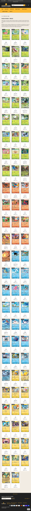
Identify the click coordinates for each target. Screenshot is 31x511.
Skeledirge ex (6, 247)
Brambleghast (25, 161)
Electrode (6, 417)
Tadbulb (15, 468)
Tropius (6, 76)
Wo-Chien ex (25, 178)
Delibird (6, 298)
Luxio (6, 434)
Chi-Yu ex (6, 264)
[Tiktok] (3, 0)
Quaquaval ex (6, 332)
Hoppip (6, 42)
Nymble (6, 144)
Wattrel (15, 485)
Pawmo (25, 451)
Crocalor (25, 229)
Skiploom (15, 42)
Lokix (25, 144)
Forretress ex (15, 59)
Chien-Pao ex (6, 383)
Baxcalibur (25, 366)
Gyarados (6, 281)
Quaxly (6, 315)
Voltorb (25, 400)
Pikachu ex (24, 383)
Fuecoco (6, 229)
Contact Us (8, 502)
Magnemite (15, 400)
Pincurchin (25, 434)
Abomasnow (15, 93)
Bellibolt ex (6, 485)
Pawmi (15, 451)
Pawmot (6, 468)
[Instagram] (25, 498)
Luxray (15, 434)
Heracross (25, 59)
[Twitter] (4, 0)
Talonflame (24, 195)
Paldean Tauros (6, 195)
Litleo (6, 212)
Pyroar (15, 212)
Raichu (6, 400)
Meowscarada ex (25, 110)
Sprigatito (25, 93)
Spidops (25, 127)
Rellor (6, 178)
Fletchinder (15, 195)
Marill (15, 281)
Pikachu (15, 383)
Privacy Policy (25, 502)
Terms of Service (9, 503)
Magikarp (25, 264)
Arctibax (15, 366)
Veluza (15, 349)
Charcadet (15, 247)
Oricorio (25, 212)
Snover (6, 93)
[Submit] (24, 5)
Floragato (15, 110)
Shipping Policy (20, 502)
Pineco (6, 59)
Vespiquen (25, 76)
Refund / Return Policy (14, 502)
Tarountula (6, 127)
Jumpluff (25, 42)
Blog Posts (13, 503)
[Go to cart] (28, 5)
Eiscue (25, 298)
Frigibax (25, 349)
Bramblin (6, 161)
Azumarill (25, 281)
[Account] (27, 5)
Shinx (15, 417)
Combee (15, 76)
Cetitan (6, 349)
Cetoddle (15, 332)
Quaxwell (25, 315)
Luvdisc (15, 298)
